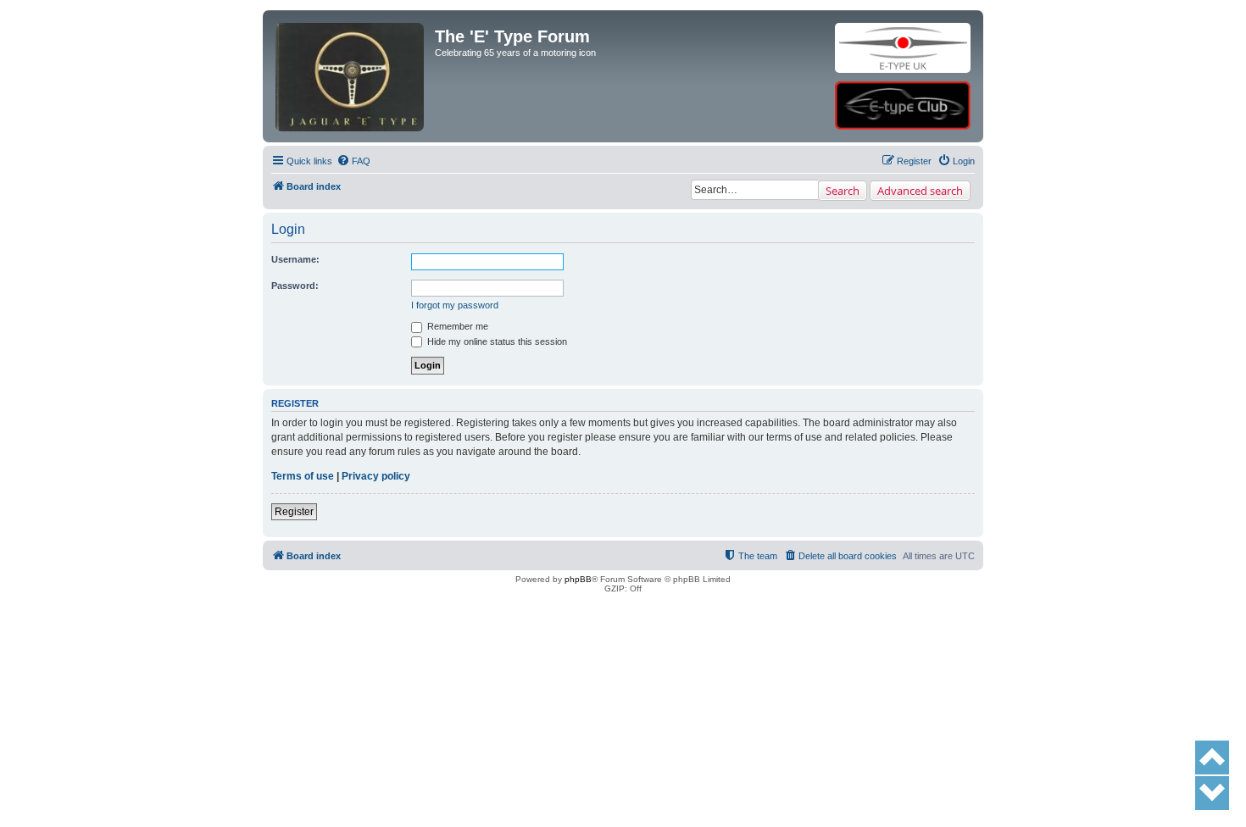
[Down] (1212, 793)
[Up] (1212, 757)
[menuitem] (353, 161)
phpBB (578, 579)
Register (294, 512)
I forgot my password (454, 305)
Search (842, 190)
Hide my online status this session (496, 341)
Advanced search (920, 190)
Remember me (456, 326)
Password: (295, 285)
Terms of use (302, 476)
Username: (295, 259)
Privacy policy (376, 476)
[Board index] (351, 47)
